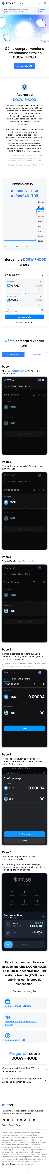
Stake (18, 1125)
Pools (11, 1125)
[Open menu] (45, 3)
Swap (4, 1125)
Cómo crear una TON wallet (18, 1005)
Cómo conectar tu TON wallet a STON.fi (21, 1023)
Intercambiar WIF (24, 66)
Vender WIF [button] (36, 354)
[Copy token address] (8, 164)
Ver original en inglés (41, 10)
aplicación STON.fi (18, 371)
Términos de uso (8, 1164)
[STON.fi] (8, 3)
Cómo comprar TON (15, 1039)
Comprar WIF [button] (13, 354)
